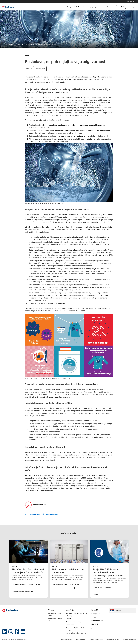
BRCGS (96, 594)
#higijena (29, 68)
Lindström (110, 7)
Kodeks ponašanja (66, 639)
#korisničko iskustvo (60, 584)
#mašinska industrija (19, 584)
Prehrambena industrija (73, 622)
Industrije (77, 7)
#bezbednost (98, 588)
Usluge (69, 7)
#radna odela (40, 68)
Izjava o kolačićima (129, 639)
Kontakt (121, 7)
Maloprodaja (70, 625)
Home (11, 44)
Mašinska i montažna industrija (76, 633)
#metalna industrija (35, 584)
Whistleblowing (81, 639)
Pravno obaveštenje (96, 639)
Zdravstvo (69, 619)
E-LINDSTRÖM (129, 1)
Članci (18, 44)
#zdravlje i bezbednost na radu (23, 591)
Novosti (102, 7)
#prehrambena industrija (102, 591)
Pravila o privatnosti (113, 639)
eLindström (96, 628)
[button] (129, 7)
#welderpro (29, 588)
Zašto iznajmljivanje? (90, 7)
